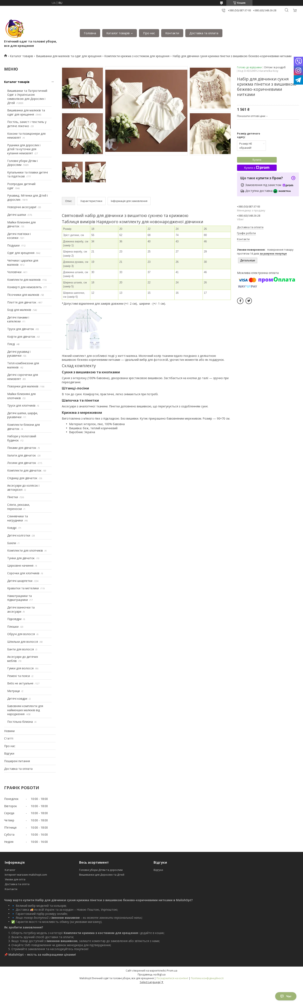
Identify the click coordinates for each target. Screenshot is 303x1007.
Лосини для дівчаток (21, 463)
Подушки (13, 245)
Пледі (11, 344)
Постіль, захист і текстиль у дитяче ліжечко (26, 124)
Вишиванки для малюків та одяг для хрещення (68, 56)
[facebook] (240, 301)
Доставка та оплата (203, 33)
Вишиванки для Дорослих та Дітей (101, 874)
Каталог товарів (118, 33)
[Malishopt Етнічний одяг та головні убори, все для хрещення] (14, 29)
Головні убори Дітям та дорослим (101, 870)
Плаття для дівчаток (21, 302)
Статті (8, 738)
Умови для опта (15, 879)
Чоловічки (14, 272)
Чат (288, 996)
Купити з (249, 167)
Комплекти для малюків (24, 280)
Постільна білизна (20, 722)
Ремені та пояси (18, 676)
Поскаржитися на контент (172, 978)
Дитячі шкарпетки (19, 581)
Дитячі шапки (16, 215)
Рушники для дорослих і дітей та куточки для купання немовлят (23, 149)
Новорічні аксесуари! (21, 207)
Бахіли (11, 543)
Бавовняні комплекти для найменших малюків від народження (25, 710)
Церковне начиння (20, 565)
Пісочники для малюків (23, 295)
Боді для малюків (19, 310)
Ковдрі (11, 528)
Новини (9, 731)
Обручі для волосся (21, 634)
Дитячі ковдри (17, 698)
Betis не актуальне (20, 683)
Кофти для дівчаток (21, 336)
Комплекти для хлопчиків (25, 550)
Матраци (13, 691)
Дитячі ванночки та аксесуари (21, 609)
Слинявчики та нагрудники (17, 518)
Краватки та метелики (23, 588)
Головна (90, 33)
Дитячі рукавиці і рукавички (19, 354)
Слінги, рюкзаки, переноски (18, 507)
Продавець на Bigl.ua (152, 974)
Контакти (172, 33)
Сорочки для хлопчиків (23, 573)
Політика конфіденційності (207, 978)
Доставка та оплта (17, 884)
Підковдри (14, 619)
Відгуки (9, 753)
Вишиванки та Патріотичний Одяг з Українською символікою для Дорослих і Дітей (27, 97)
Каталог (10, 870)
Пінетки (12, 497)
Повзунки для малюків (22, 386)
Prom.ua (172, 970)
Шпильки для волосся (22, 642)
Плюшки (13, 626)
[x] (248, 301)
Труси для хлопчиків (21, 405)
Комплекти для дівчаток (24, 470)
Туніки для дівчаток (21, 558)
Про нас (149, 33)
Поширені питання (17, 761)
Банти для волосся (20, 649)
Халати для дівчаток (21, 455)
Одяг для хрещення (20, 253)
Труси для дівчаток (20, 329)
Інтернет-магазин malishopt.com (26, 874)
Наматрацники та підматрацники (19, 598)
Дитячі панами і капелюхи (18, 319)
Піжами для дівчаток (21, 448)
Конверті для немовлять (24, 287)
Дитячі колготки (18, 535)
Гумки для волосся (20, 668)
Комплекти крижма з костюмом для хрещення (136, 56)
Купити (256, 159)
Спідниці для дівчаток (22, 478)
